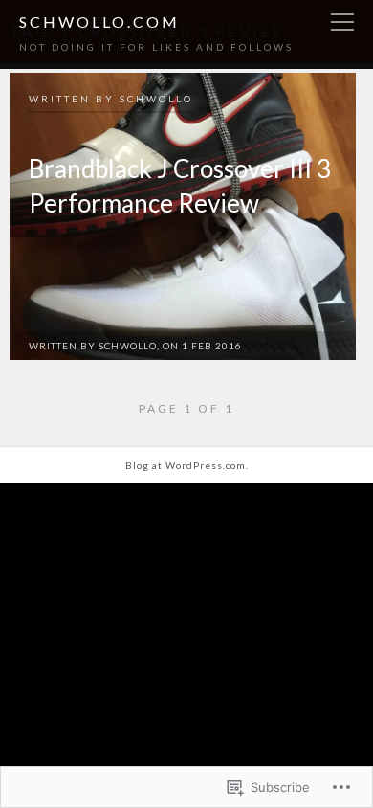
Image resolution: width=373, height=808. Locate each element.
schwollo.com (99, 21)
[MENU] (342, 23)
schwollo (156, 98)
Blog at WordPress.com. (187, 465)
